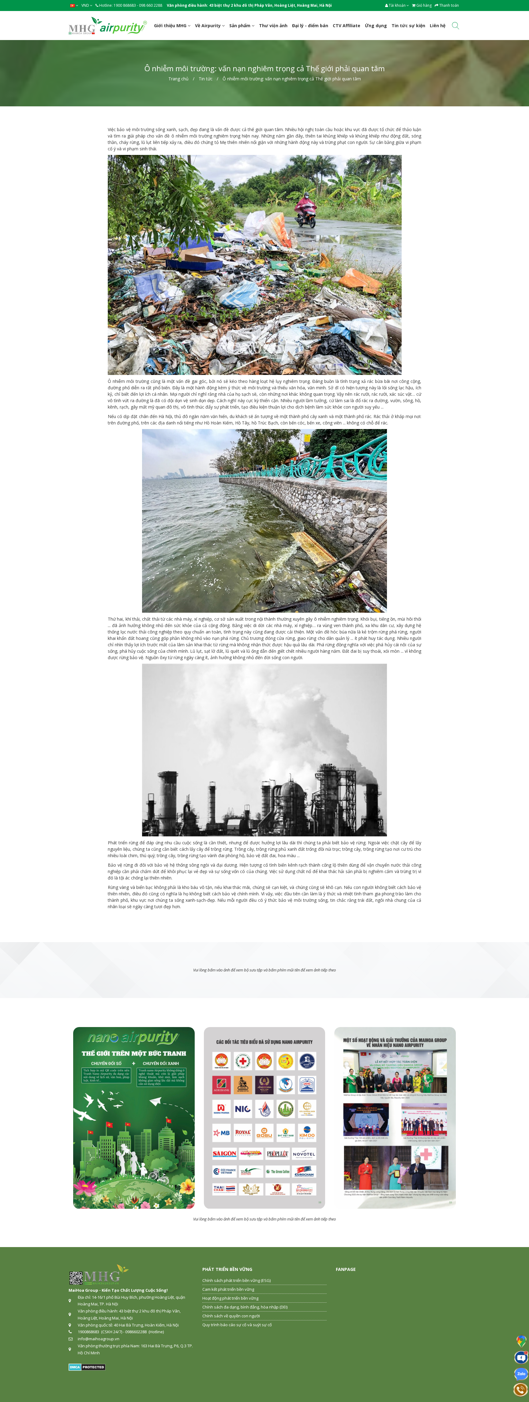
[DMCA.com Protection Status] (87, 1366)
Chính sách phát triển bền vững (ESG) (236, 1280)
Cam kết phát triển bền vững (228, 1289)
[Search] (455, 27)
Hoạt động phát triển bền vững (230, 1298)
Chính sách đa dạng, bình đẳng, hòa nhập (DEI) (244, 1307)
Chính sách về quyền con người (231, 1316)
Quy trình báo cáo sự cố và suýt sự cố (237, 1324)
